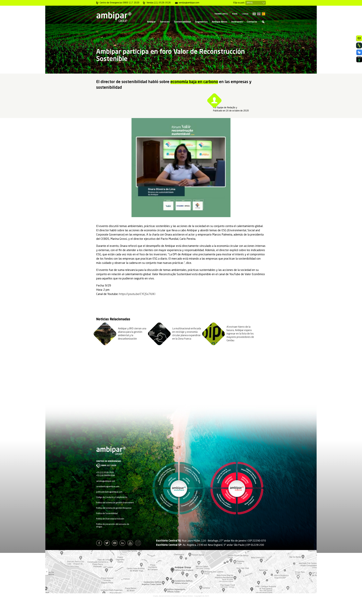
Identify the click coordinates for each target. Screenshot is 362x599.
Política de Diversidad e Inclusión (110, 519)
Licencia (245, 14)
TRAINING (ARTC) (221, 14)
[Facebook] (100, 544)
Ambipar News (219, 22)
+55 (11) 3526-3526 (105, 473)
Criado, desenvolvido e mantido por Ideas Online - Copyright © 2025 (181, 596)
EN (258, 13)
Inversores (237, 22)
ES (263, 13)
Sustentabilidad (182, 22)
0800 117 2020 (108, 466)
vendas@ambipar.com (105, 481)
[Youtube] (131, 544)
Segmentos (201, 22)
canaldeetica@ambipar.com (107, 487)
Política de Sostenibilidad (107, 514)
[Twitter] (107, 544)
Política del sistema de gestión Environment (115, 503)
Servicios (165, 22)
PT (254, 13)
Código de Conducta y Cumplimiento (111, 497)
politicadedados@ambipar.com (109, 492)
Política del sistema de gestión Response (114, 508)
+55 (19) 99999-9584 (105, 476)
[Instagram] (138, 544)
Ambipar (151, 22)
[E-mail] (115, 544)
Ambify (235, 14)
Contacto (252, 22)
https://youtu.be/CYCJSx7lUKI (137, 294)
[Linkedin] (123, 544)
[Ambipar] (114, 17)
